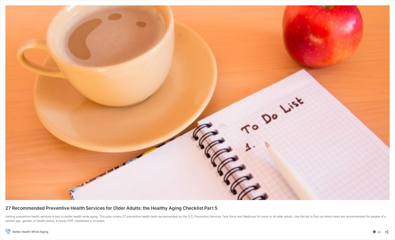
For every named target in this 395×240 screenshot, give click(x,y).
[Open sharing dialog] (387, 230)
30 (378, 232)
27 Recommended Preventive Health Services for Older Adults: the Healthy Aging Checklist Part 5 (111, 208)
